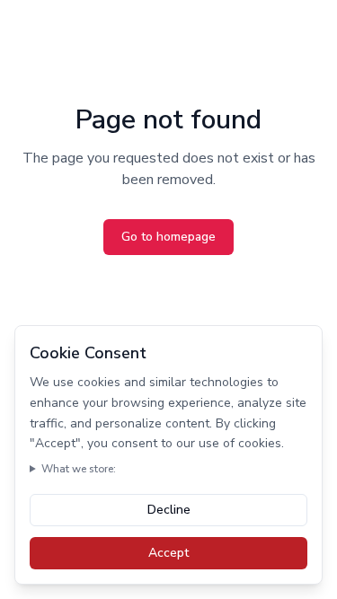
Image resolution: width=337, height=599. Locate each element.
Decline (169, 509)
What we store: (78, 469)
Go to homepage (168, 236)
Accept (168, 552)
